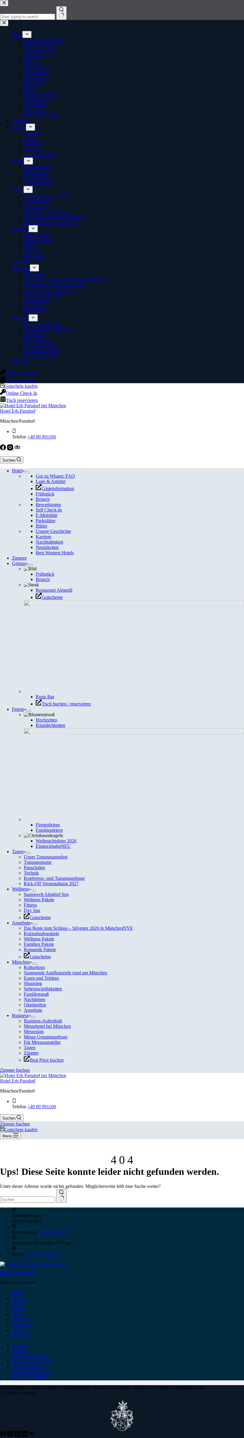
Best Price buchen (47, 1060)
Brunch (43, 499)
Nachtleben (34, 999)
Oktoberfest (35, 1004)
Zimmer (19, 558)
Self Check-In (49, 509)
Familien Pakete (39, 944)
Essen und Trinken (41, 978)
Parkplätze (45, 520)
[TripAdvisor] (17, 448)
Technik (31, 872)
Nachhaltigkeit (49, 541)
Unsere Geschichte (53, 531)
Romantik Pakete (40, 949)
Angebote (21, 922)
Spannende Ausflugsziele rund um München (65, 972)
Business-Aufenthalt (43, 1020)
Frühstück (45, 493)
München (21, 962)
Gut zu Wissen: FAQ (55, 476)
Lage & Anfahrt (50, 481)
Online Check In (21, 393)
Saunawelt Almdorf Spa (46, 894)
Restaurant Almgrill (54, 590)
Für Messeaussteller (42, 1042)
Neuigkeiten (47, 547)
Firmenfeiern (48, 824)
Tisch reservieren (22, 400)
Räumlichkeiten (50, 725)
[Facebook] (3, 448)
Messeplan (34, 1031)
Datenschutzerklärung (32, 1361)
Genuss (19, 563)
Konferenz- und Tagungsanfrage (54, 878)
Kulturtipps (34, 967)
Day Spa (32, 910)
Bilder (41, 525)
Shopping (33, 983)
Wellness (20, 888)
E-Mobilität (46, 515)
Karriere (43, 536)
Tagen (18, 851)
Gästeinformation (58, 488)
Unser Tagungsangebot (45, 856)
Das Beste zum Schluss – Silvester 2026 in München (78, 928)
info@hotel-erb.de (42, 1254)
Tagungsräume (37, 862)
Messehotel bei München (47, 1026)
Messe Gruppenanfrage (46, 1036)
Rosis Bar (45, 696)
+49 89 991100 (41, 436)
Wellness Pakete (39, 899)
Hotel (17, 470)
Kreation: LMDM (29, 1377)
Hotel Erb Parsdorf (17, 410)
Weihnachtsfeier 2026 (56, 840)
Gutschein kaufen (20, 386)
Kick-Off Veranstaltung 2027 (51, 883)
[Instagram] (10, 448)
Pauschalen (34, 867)
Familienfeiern (49, 830)
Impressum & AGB (30, 1356)
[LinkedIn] (25, 1435)
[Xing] (17, 1435)
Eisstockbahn (53, 846)
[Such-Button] (61, 1196)
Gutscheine (52, 597)
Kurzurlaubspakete (41, 933)
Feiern (18, 709)
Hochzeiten (46, 719)
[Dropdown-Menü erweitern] (27, 472)
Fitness (30, 904)
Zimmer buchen (15, 1070)
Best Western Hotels (55, 552)
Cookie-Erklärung (29, 1366)
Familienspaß (36, 994)
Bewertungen (48, 504)
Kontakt (19, 1345)
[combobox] (27, 1200)
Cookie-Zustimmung (31, 1372)
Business (20, 1015)
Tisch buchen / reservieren (66, 703)
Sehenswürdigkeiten (43, 988)
